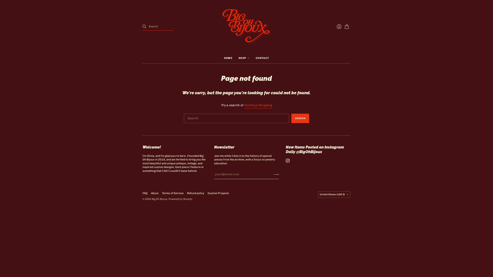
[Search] (144, 26)
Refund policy (195, 193)
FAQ (145, 193)
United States (332, 194)
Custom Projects (218, 193)
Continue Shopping (258, 105)
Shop (242, 58)
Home (228, 58)
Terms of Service (173, 193)
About (154, 193)
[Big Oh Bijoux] (246, 26)
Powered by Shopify (180, 199)
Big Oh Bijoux (159, 199)
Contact (262, 58)
